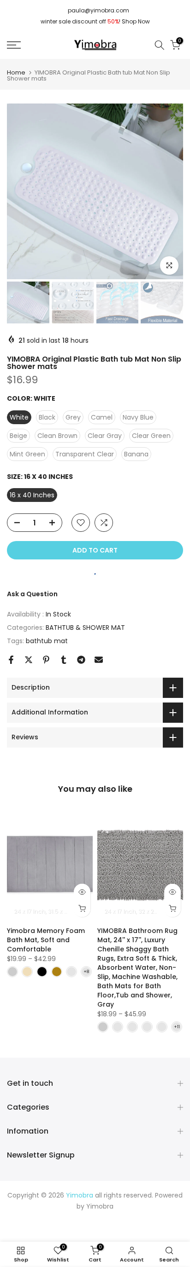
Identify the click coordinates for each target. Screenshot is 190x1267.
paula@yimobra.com (98, 10)
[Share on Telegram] (81, 660)
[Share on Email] (99, 660)
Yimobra (99, 1206)
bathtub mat (47, 640)
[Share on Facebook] (11, 660)
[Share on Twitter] (28, 660)
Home (16, 72)
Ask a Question (32, 594)
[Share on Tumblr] (63, 660)
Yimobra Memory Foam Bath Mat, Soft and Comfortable (46, 940)
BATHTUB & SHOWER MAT (85, 627)
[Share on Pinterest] (46, 660)
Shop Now (136, 21)
